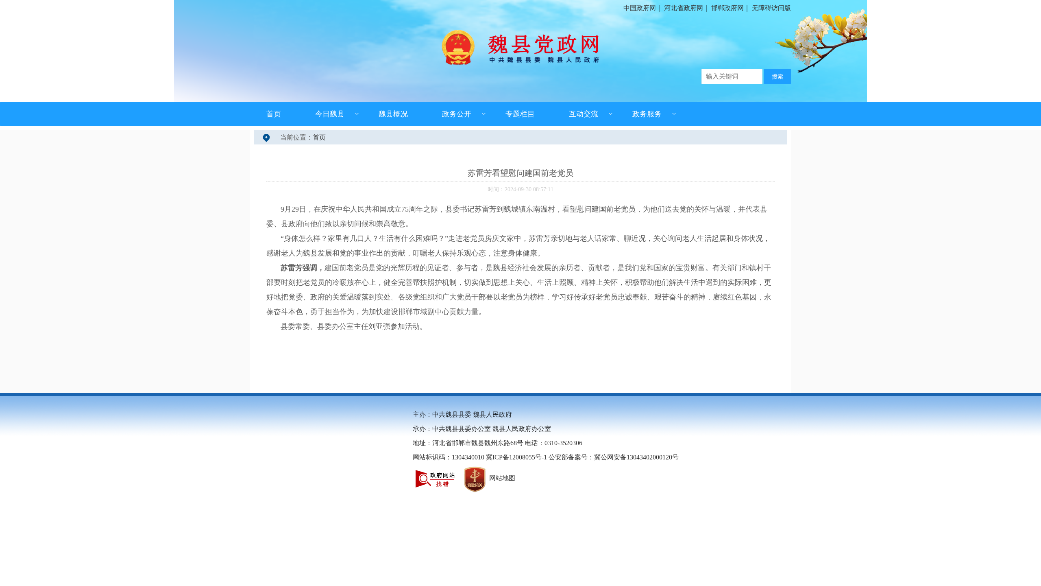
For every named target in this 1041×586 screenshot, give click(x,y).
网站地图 (502, 477)
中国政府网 (639, 7)
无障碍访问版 (771, 7)
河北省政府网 (683, 7)
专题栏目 (520, 114)
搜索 (777, 77)
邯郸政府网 (727, 7)
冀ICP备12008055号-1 (516, 457)
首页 (273, 114)
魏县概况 (393, 114)
